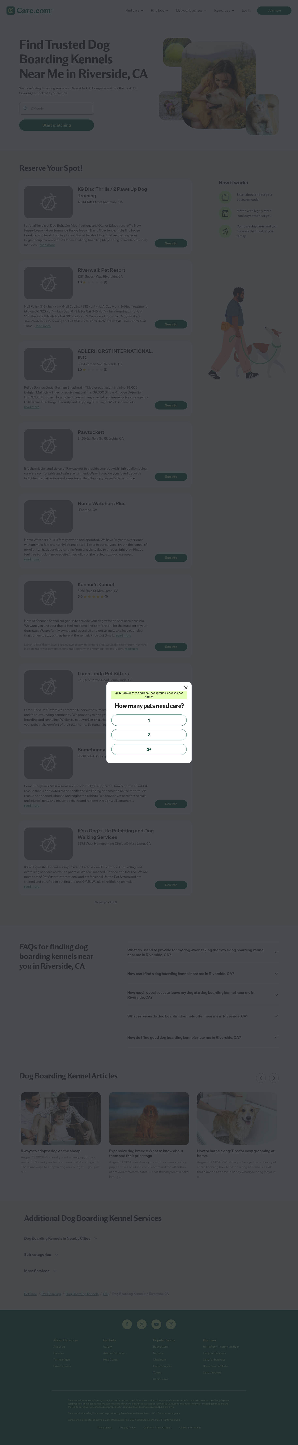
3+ (149, 749)
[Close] (186, 688)
